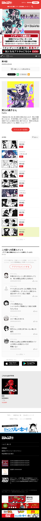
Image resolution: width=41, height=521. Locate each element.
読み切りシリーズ (28, 415)
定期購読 (35, 2)
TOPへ (9, 415)
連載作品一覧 (17, 415)
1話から (36, 137)
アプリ (17, 6)
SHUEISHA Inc (6, 490)
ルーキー (27, 6)
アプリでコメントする (20, 267)
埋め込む (24, 74)
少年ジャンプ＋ (7, 2)
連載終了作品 (13, 419)
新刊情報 (21, 6)
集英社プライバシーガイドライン (11, 451)
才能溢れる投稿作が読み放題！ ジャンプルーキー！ (20, 428)
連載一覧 (9, 6)
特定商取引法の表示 (8, 453)
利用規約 (4, 448)
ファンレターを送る (20, 129)
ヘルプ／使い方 (6, 444)
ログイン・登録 (26, 2)
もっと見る (19, 239)
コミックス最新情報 (25, 419)
